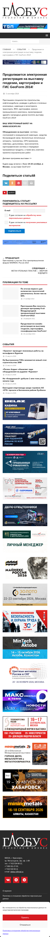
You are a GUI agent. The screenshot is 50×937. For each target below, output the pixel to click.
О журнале (7, 891)
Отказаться (25, 925)
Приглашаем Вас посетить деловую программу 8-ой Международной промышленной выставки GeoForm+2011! (33, 311)
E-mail (7, 210)
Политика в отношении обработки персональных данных (22, 897)
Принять (25, 917)
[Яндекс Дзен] (16, 880)
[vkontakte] (8, 880)
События (8, 344)
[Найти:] (25, 41)
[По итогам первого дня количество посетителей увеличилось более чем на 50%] (11, 293)
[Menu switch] (46, 35)
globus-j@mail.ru (16, 872)
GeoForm (12, 193)
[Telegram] (24, 880)
